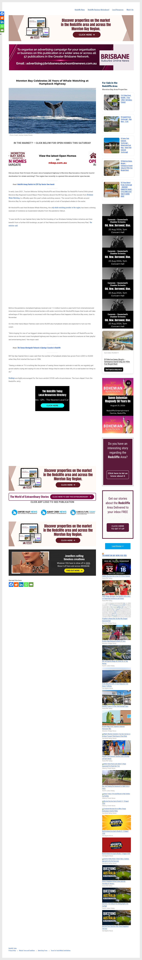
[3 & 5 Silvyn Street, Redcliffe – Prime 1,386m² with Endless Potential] (111, 102)
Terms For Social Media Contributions (60, 950)
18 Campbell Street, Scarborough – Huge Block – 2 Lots (126, 119)
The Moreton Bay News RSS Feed (114, 555)
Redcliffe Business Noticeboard (98, 9)
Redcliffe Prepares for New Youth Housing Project (115, 706)
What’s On (130, 9)
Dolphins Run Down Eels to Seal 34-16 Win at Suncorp (116, 576)
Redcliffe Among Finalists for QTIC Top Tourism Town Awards (35, 184)
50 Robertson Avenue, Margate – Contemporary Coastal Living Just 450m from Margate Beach (126, 165)
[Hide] (1, 34)
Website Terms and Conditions (27, 950)
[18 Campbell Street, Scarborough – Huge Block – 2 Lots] (111, 124)
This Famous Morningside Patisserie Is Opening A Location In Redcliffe (38, 347)
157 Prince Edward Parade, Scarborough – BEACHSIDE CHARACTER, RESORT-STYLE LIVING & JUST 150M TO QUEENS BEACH (126, 189)
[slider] (119, 431)
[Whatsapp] (26, 584)
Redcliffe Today (13, 948)
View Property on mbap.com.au (114, 369)
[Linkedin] (21, 584)
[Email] (31, 584)
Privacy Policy (12, 950)
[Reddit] (16, 584)
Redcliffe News (80, 9)
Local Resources (117, 9)
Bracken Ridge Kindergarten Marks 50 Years (114, 641)
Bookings (12, 378)
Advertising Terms (42, 950)
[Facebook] (11, 584)
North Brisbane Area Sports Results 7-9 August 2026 (116, 853)
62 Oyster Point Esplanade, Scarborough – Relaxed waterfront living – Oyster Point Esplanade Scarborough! (126, 145)
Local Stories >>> (118, 546)
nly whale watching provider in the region (66, 207)
